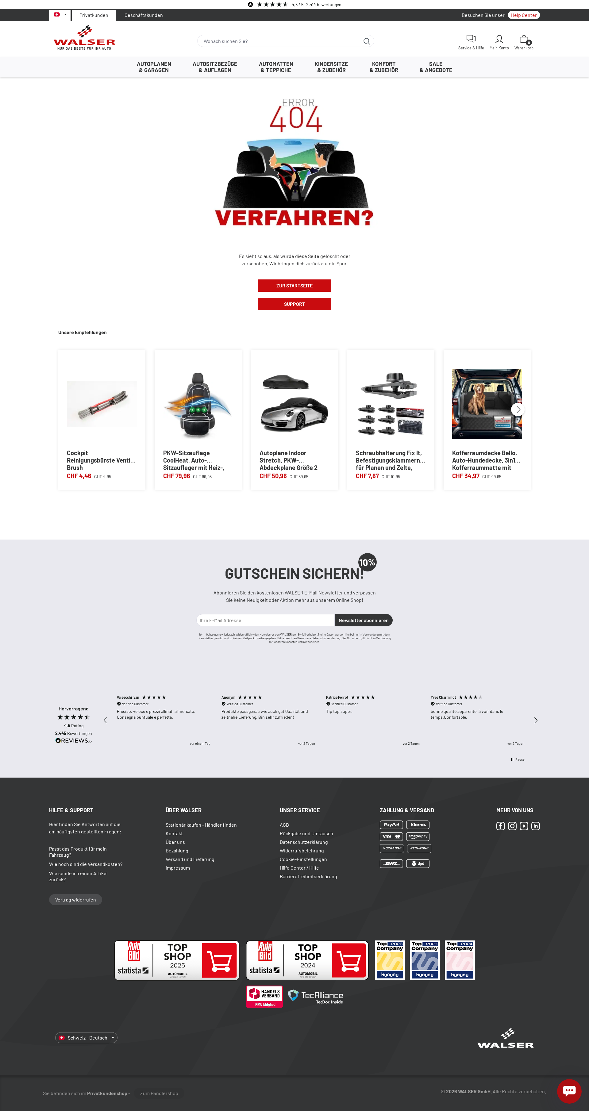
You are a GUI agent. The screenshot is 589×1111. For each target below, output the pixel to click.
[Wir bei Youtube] (524, 826)
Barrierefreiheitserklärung (308, 876)
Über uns (175, 842)
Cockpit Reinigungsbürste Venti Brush (98, 460)
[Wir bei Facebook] (500, 826)
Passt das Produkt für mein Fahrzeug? (78, 852)
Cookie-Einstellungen (303, 859)
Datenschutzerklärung (304, 842)
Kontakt (174, 833)
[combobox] (278, 41)
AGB (284, 825)
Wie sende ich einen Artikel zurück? (78, 876)
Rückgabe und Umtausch (306, 833)
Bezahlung (177, 850)
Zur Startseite (294, 285)
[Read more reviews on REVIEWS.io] (73, 741)
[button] (105, 720)
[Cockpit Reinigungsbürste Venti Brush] (102, 404)
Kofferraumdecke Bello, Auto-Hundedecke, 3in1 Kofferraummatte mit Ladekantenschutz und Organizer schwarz (484, 460)
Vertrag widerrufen (75, 899)
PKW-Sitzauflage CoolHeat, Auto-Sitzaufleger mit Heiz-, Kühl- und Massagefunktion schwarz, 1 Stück (193, 460)
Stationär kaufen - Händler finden (201, 825)
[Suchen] (367, 41)
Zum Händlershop (159, 1093)
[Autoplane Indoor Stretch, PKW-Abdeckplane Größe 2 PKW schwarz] (294, 404)
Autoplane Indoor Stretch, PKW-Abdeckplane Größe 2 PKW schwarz (289, 460)
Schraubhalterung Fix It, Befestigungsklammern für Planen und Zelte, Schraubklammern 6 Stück (389, 460)
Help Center (524, 15)
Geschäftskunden (144, 15)
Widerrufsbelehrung (302, 850)
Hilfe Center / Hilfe (299, 868)
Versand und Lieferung (190, 859)
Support (294, 304)
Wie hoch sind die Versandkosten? (85, 864)
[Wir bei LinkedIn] (535, 826)
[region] (320, 720)
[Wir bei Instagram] (512, 826)
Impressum (178, 868)
